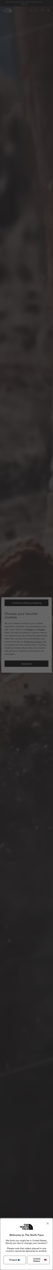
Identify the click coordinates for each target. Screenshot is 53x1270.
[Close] (47, 1223)
